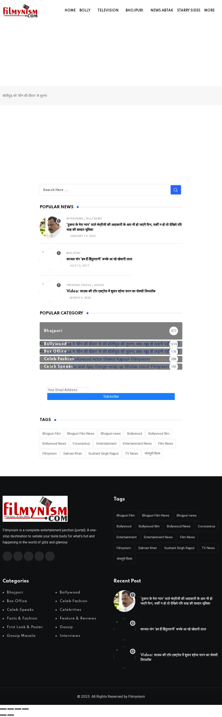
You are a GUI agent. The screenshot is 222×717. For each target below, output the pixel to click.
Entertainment (106, 443)
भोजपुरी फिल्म (152, 453)
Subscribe (111, 396)
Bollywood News (54, 443)
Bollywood (134, 434)
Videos (99, 285)
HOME (70, 10)
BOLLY (85, 10)
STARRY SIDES (188, 10)
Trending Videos (79, 285)
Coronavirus (81, 443)
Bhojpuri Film (51, 434)
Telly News (94, 218)
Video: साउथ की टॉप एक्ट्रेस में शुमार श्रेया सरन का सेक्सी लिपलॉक (111, 291)
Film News (165, 443)
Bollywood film (159, 434)
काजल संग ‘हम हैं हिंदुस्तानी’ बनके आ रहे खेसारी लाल (99, 259)
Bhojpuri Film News (80, 434)
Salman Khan (72, 453)
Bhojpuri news (111, 434)
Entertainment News (137, 443)
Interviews (75, 218)
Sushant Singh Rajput (103, 453)
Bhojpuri (73, 253)
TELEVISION (108, 10)
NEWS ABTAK (161, 10)
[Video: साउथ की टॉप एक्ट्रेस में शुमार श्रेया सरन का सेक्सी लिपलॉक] (50, 291)
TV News (131, 453)
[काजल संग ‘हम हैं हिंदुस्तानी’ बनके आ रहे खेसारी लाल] (50, 259)
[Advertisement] (111, 53)
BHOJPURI (134, 10)
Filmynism (49, 453)
